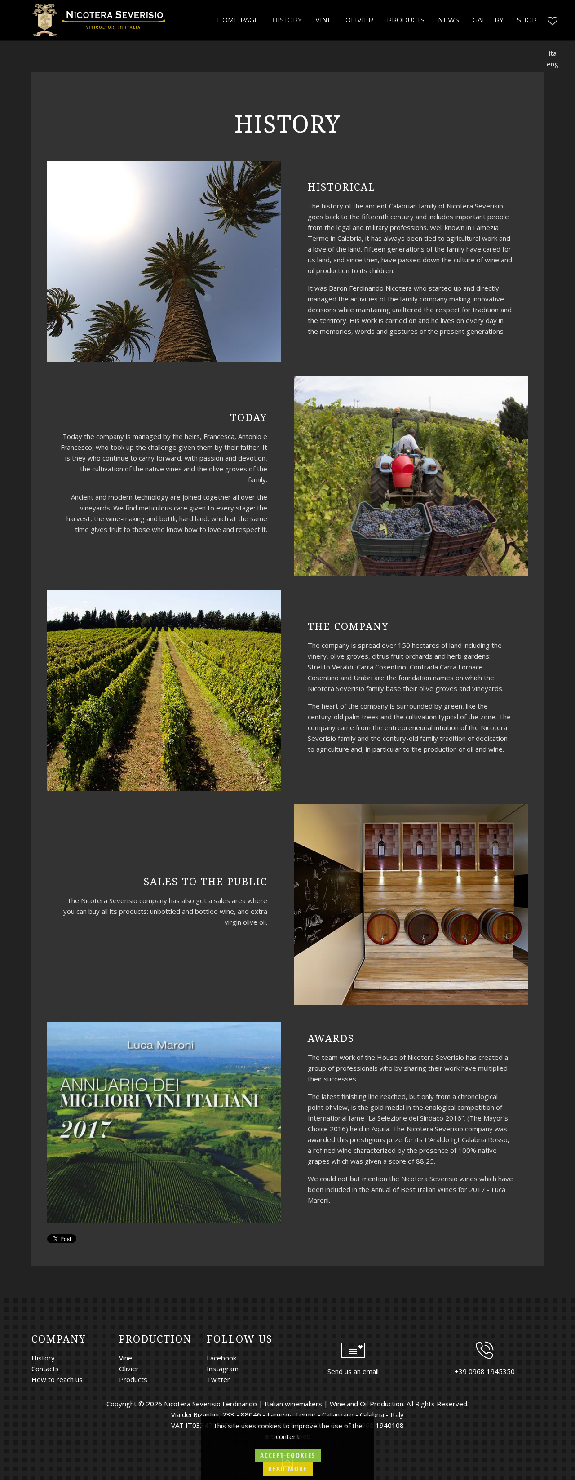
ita (553, 53)
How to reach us (57, 1379)
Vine (323, 20)
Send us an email (353, 1371)
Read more (287, 1468)
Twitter (218, 1379)
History (287, 20)
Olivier (359, 20)
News (448, 20)
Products (406, 20)
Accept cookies (287, 1455)
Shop (527, 20)
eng (552, 63)
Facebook (221, 1357)
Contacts (45, 1368)
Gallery (488, 20)
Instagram (223, 1368)
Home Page (238, 20)
